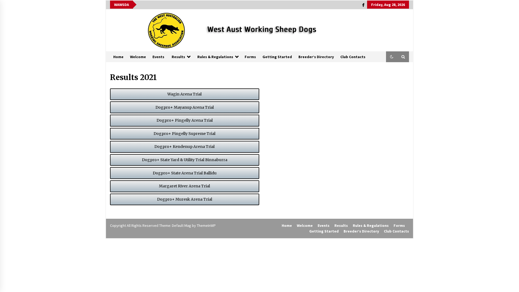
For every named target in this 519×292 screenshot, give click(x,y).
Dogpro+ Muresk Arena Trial (184, 199)
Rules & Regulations (215, 56)
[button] (391, 56)
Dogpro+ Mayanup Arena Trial (184, 107)
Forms (250, 56)
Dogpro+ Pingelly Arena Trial (185, 120)
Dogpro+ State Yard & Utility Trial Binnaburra (184, 159)
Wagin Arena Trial (184, 94)
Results (178, 56)
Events (158, 56)
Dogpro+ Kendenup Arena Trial (184, 146)
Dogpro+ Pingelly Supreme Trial (184, 133)
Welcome (138, 56)
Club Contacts (352, 56)
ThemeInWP (206, 225)
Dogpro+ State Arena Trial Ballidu (185, 173)
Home (118, 56)
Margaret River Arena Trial (184, 186)
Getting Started (277, 56)
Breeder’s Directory (316, 56)
